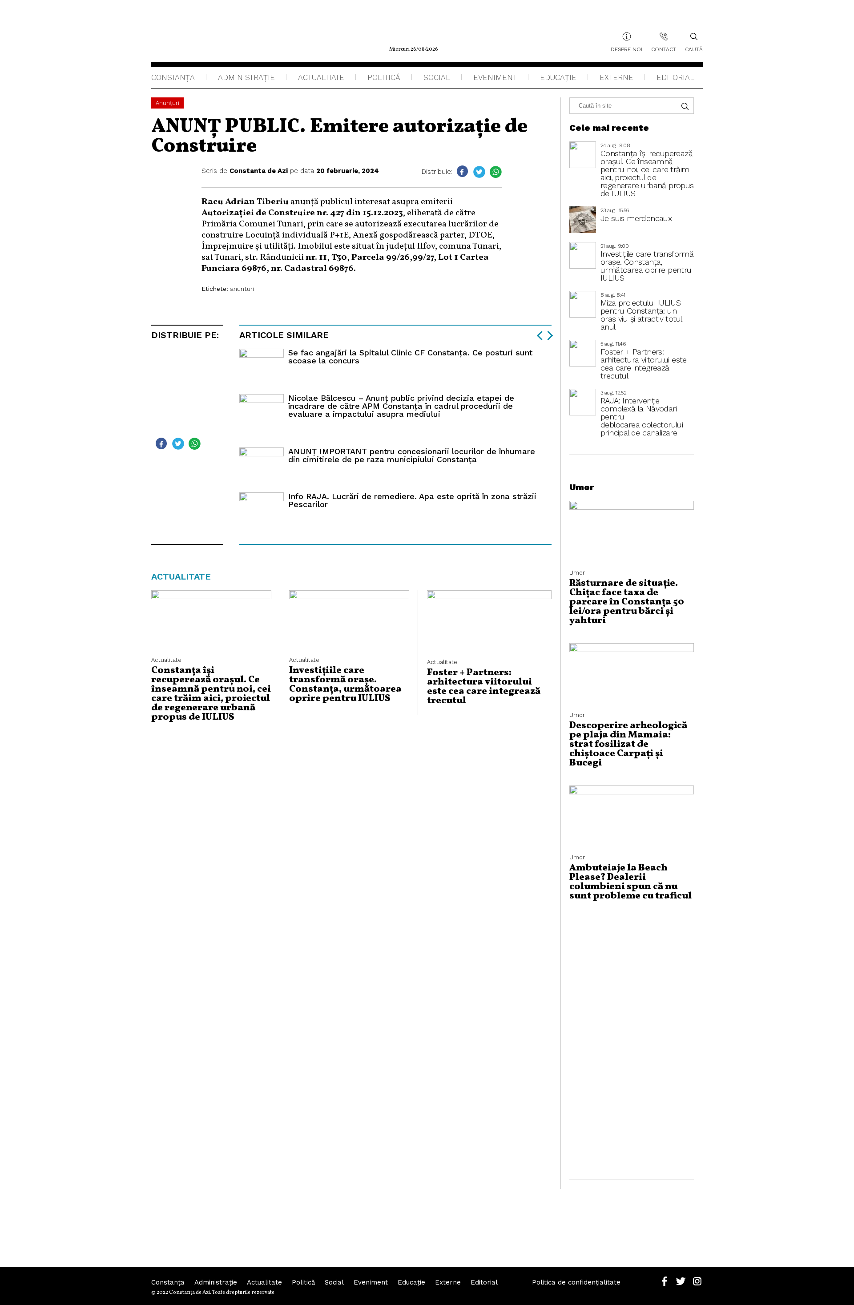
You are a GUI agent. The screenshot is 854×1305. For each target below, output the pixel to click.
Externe (616, 77)
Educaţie (558, 77)
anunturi (242, 288)
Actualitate (321, 77)
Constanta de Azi (259, 171)
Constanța (173, 77)
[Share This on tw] (479, 172)
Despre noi (626, 49)
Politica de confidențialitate (576, 1282)
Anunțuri (167, 103)
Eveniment (495, 77)
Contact (663, 49)
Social (436, 77)
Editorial (675, 77)
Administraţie (246, 77)
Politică (383, 77)
